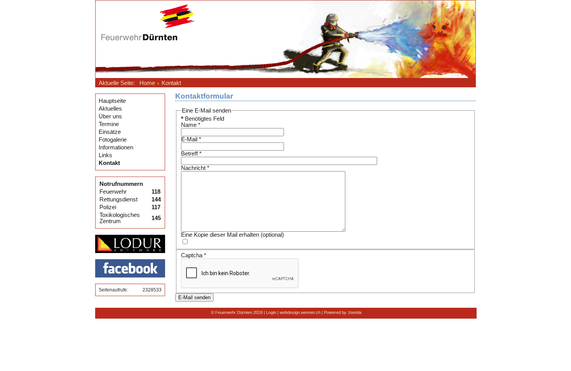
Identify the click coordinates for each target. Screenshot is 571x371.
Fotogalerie (113, 140)
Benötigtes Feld (202, 119)
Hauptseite (112, 101)
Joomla (354, 312)
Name (190, 125)
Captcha (193, 255)
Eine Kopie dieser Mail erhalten (220, 235)
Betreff (191, 154)
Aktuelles (110, 109)
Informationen (116, 147)
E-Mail (191, 139)
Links (105, 155)
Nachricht (195, 168)
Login (271, 312)
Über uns (110, 116)
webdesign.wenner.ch (300, 312)
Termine (109, 124)
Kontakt (109, 163)
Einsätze (110, 132)
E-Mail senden (194, 297)
